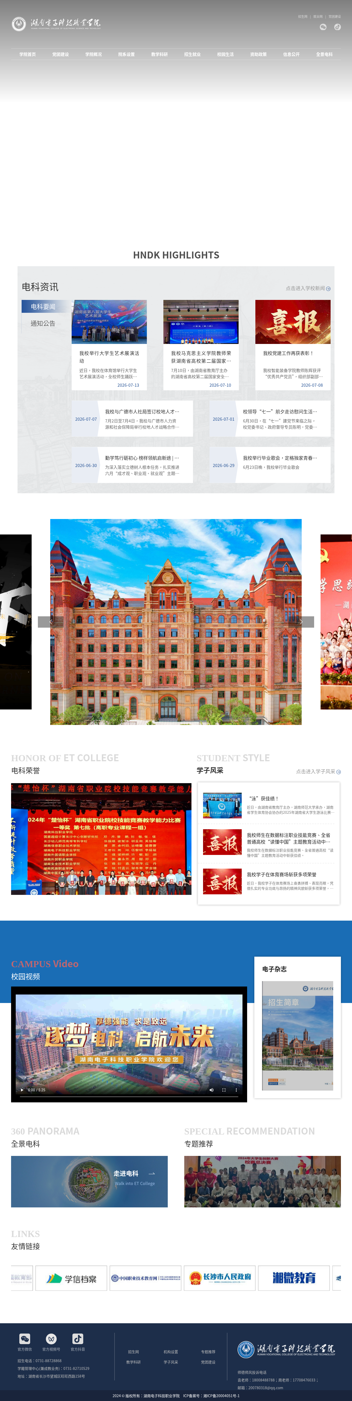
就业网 (318, 16)
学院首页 (27, 54)
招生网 (302, 16)
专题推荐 (208, 1351)
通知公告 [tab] (43, 322)
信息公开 (291, 54)
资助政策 (258, 54)
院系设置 (126, 54)
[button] (51, 622)
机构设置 (171, 1351)
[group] (101, 839)
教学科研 (159, 54)
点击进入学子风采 (316, 771)
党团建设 (335, 16)
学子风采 (171, 1361)
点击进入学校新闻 (306, 287)
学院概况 (93, 54)
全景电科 (324, 54)
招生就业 (192, 54)
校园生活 (225, 54)
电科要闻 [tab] (43, 306)
